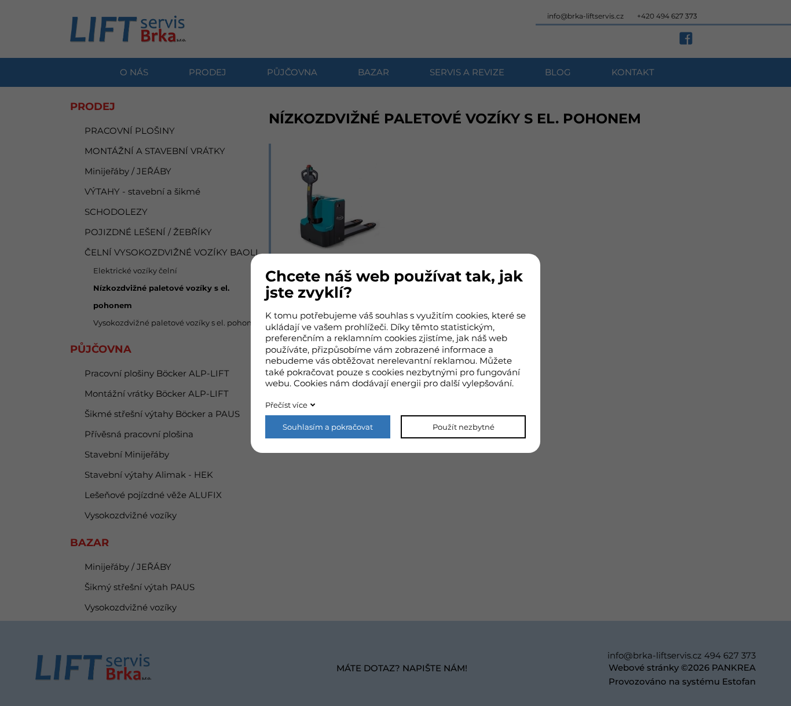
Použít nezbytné (464, 426)
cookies (472, 315)
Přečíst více (286, 404)
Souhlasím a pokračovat (328, 426)
